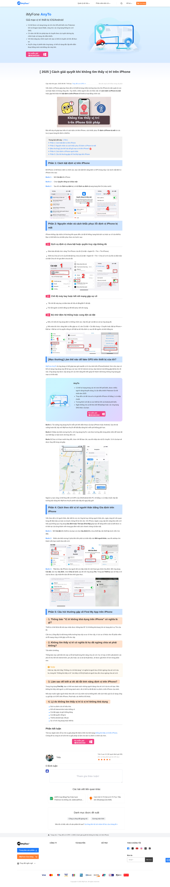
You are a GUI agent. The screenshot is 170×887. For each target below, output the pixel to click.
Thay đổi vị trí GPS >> (79, 83)
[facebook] (128, 848)
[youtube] (137, 848)
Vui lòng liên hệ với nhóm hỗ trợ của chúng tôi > (101, 824)
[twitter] (132, 848)
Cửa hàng (142, 3)
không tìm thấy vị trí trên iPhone (106, 733)
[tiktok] (150, 848)
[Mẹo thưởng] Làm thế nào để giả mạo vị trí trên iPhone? (69, 148)
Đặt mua (149, 859)
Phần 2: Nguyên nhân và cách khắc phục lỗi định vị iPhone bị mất (73, 146)
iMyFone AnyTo (51, 366)
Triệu (58, 757)
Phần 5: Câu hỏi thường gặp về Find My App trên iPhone (70, 154)
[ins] (141, 848)
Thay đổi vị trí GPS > (65, 835)
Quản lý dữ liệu (83, 3)
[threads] (146, 848)
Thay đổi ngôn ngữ (26, 863)
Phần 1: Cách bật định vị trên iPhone (63, 143)
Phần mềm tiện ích (102, 3)
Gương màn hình (98, 819)
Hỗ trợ (128, 3)
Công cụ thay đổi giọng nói (78, 819)
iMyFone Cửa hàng (26, 857)
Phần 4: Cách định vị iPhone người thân (64, 151)
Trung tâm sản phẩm (27, 850)
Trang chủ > (54, 835)
